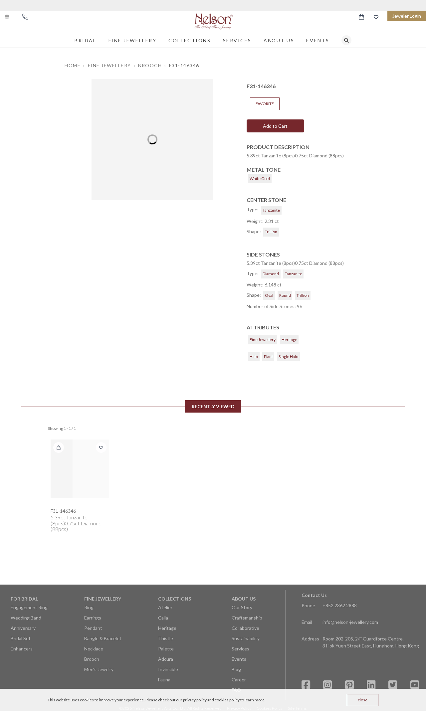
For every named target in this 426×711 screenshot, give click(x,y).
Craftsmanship (247, 618)
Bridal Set (21, 638)
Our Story (242, 607)
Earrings (92, 618)
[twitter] (392, 685)
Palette (166, 648)
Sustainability (246, 638)
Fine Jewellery (132, 40)
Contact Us (314, 595)
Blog (236, 669)
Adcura (165, 659)
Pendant (93, 628)
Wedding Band (26, 618)
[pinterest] (349, 685)
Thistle (165, 638)
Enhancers (22, 648)
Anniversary (23, 628)
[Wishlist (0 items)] (376, 17)
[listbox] (152, 139)
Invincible (168, 669)
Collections (189, 40)
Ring (89, 607)
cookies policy (227, 699)
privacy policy (195, 699)
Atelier (165, 607)
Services (237, 40)
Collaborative (245, 628)
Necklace (93, 648)
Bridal (85, 40)
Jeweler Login (406, 16)
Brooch (91, 659)
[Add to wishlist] (101, 447)
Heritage (167, 628)
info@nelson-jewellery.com (350, 622)
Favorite (265, 103)
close (362, 699)
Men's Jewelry (98, 669)
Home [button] (73, 65)
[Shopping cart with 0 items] (361, 17)
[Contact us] (25, 17)
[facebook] (306, 685)
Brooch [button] (150, 65)
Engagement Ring (29, 607)
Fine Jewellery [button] (109, 65)
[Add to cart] (58, 447)
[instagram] (327, 685)
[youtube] (414, 685)
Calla (163, 618)
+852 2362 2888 (339, 605)
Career (239, 679)
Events (317, 40)
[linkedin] (371, 685)
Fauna (164, 679)
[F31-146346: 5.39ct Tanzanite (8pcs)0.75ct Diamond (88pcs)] (80, 469)
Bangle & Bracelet (102, 638)
